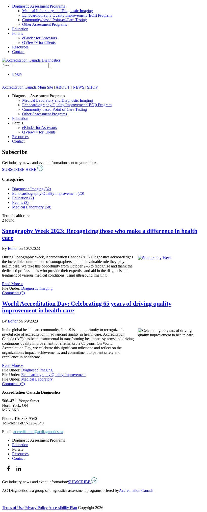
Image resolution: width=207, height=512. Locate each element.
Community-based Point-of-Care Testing (54, 20)
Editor (13, 248)
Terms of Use (12, 507)
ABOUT (63, 87)
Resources (20, 47)
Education (20, 29)
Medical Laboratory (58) (31, 207)
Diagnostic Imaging (37, 288)
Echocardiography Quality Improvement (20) (48, 193)
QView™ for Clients (39, 42)
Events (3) (20, 202)
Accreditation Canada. (136, 490)
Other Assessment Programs (44, 24)
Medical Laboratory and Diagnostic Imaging (57, 11)
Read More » (12, 284)
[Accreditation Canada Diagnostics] (31, 60)
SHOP (92, 87)
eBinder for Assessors (39, 38)
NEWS (78, 87)
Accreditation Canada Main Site (27, 87)
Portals (17, 33)
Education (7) (23, 198)
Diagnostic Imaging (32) (31, 189)
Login (17, 74)
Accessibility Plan (62, 507)
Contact (18, 51)
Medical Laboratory (37, 379)
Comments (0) (13, 293)
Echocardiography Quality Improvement (53, 374)
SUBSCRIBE (79, 482)
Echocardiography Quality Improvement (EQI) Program (67, 15)
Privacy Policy (36, 507)
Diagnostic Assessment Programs (38, 6)
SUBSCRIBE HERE (19, 169)
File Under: (11, 288)
